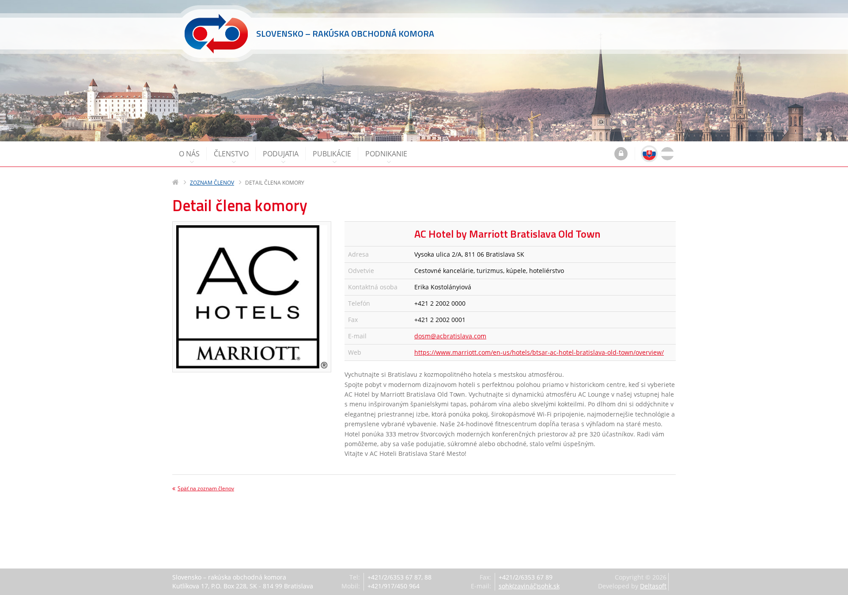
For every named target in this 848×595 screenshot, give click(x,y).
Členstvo (231, 154)
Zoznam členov (212, 182)
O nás (189, 154)
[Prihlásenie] (621, 155)
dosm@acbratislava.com (450, 336)
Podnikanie (386, 154)
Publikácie (332, 154)
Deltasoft (653, 586)
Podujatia (281, 154)
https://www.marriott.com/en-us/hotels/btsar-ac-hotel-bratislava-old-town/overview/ (539, 352)
